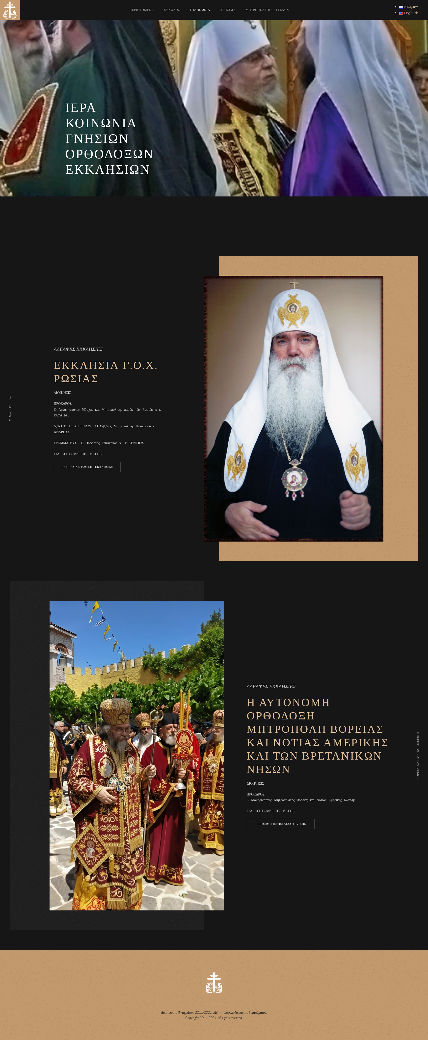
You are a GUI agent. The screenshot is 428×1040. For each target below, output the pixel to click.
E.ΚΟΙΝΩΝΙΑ (200, 10)
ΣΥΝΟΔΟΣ (172, 10)
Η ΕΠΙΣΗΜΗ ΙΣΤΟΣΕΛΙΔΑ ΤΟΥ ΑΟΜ (280, 824)
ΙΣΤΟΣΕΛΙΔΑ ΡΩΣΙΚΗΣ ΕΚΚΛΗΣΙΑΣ (87, 467)
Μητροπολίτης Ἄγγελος (267, 10)
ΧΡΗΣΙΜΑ (228, 10)
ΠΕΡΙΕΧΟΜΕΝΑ (142, 10)
